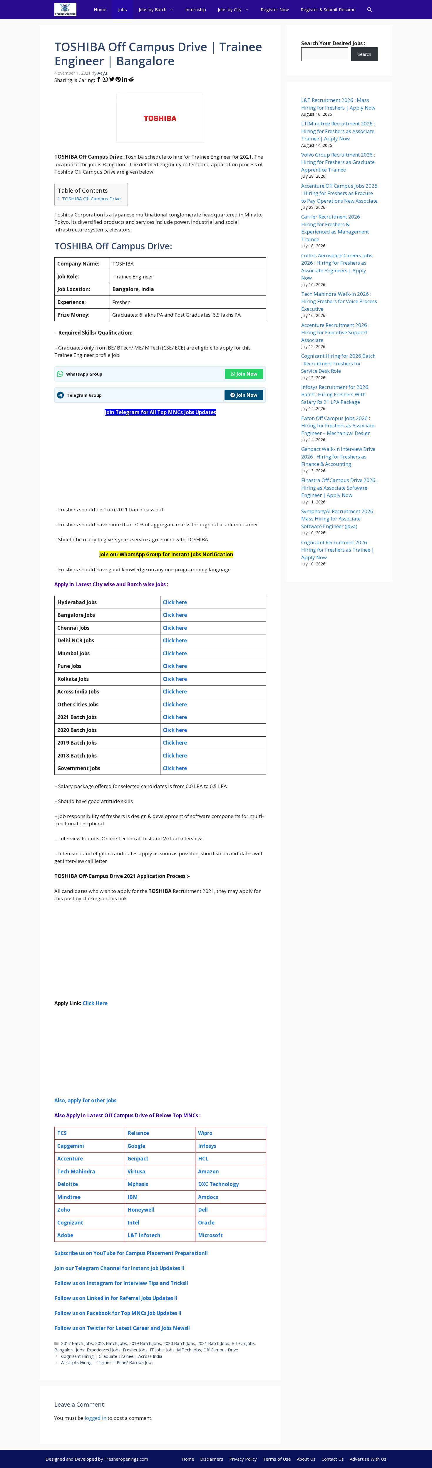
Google (136, 1146)
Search (364, 54)
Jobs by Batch (152, 9)
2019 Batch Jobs (145, 1343)
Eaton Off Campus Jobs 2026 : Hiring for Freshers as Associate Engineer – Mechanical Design (337, 425)
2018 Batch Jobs (111, 1343)
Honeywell (141, 1209)
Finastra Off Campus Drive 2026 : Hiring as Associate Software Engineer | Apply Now (339, 487)
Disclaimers (211, 1459)
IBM (133, 1197)
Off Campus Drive (220, 1350)
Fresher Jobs (135, 1350)
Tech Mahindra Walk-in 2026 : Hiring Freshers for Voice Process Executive (339, 301)
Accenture (70, 1158)
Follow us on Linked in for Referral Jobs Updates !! (115, 1298)
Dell (203, 1209)
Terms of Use (277, 1459)
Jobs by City (230, 9)
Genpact (138, 1158)
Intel (133, 1222)
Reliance (138, 1133)
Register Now (275, 9)
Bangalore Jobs (69, 1350)
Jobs (122, 9)
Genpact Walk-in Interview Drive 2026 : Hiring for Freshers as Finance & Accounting (338, 456)
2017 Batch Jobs (77, 1343)
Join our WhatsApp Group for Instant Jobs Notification (166, 554)
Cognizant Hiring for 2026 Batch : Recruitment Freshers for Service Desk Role (338, 363)
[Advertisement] (160, 465)
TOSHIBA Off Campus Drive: (92, 198)
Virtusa (136, 1171)
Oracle (206, 1222)
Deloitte (67, 1184)
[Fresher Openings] (65, 9)
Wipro (205, 1133)
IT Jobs (157, 1350)
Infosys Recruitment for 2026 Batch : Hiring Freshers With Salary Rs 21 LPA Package (334, 394)
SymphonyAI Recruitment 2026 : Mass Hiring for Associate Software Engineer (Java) (338, 519)
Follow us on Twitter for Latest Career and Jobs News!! (122, 1328)
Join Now (247, 374)
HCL (203, 1158)
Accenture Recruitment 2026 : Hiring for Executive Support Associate (335, 332)
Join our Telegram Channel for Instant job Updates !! (119, 1268)
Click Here (95, 1003)
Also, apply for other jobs (85, 1100)
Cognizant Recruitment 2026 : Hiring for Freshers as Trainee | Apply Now (337, 550)
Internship (195, 9)
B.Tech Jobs (243, 1343)
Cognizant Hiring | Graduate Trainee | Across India (111, 1356)
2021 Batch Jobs (213, 1343)
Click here (175, 615)
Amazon (208, 1171)
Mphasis (138, 1184)
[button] (369, 9)
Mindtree (69, 1197)
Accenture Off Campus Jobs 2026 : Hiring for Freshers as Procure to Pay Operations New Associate (339, 193)
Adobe (65, 1235)
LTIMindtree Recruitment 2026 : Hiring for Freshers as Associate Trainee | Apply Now (338, 131)
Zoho (63, 1209)
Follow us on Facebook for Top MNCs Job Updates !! (117, 1313)
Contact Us (333, 1459)
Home (100, 9)
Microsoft (210, 1235)
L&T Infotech (144, 1235)
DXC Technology (218, 1184)
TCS (62, 1133)
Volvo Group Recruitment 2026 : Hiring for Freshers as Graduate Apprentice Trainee (338, 162)
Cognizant (70, 1222)
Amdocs (208, 1197)
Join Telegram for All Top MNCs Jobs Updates (160, 412)
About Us (306, 1459)
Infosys (207, 1146)
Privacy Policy (243, 1459)
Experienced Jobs (103, 1350)
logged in (95, 1418)
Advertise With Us (368, 1459)
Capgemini (70, 1146)
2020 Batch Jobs (179, 1343)
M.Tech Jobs (189, 1350)
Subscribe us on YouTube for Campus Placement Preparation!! (131, 1253)
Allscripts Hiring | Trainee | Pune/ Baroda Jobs (107, 1362)
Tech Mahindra (76, 1171)
